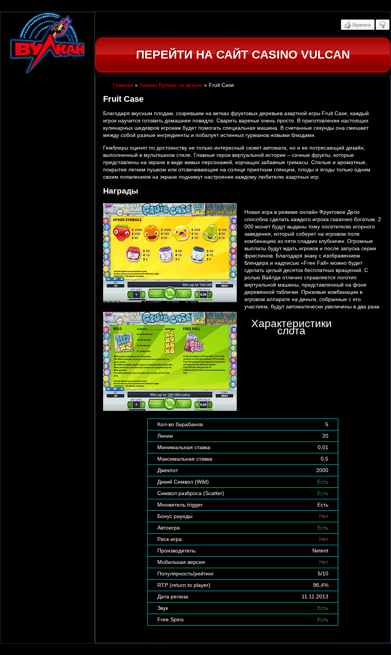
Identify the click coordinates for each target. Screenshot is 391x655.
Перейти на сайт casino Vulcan (243, 54)
